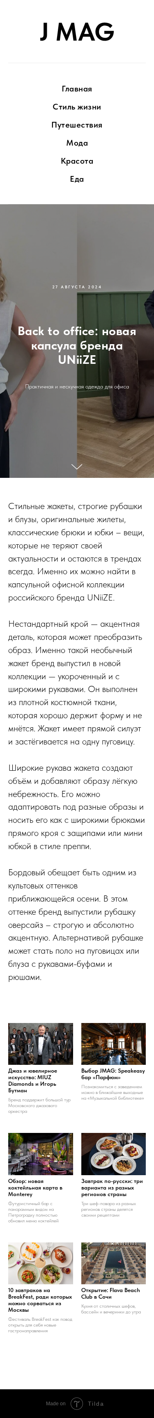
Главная (77, 89)
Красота (77, 161)
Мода (77, 143)
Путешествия (77, 125)
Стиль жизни (77, 107)
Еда (77, 179)
